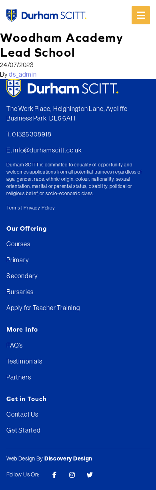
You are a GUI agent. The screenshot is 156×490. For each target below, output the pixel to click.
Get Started (23, 430)
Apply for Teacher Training (43, 307)
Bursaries (20, 291)
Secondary (22, 275)
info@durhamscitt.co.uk (47, 150)
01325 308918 (32, 134)
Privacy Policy (39, 208)
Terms (13, 208)
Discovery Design (68, 458)
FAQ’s (14, 345)
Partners (18, 377)
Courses (18, 243)
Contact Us (22, 414)
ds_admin (22, 74)
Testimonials (24, 361)
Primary (17, 259)
